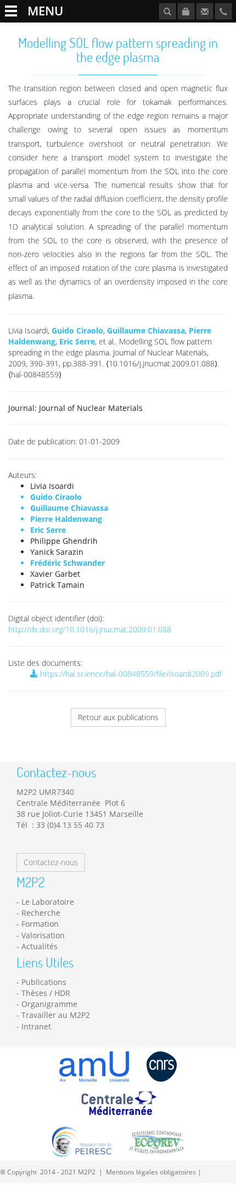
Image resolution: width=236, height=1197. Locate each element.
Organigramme (49, 1004)
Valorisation (43, 935)
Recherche (40, 913)
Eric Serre (77, 341)
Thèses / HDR (45, 993)
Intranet (36, 1026)
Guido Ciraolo (77, 330)
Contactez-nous (51, 862)
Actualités (39, 946)
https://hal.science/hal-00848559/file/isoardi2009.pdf (130, 674)
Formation (40, 923)
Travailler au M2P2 (55, 1015)
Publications (43, 982)
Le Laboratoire (47, 902)
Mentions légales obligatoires (151, 1171)
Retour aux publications (118, 717)
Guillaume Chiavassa (146, 330)
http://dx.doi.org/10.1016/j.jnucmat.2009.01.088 (89, 629)
